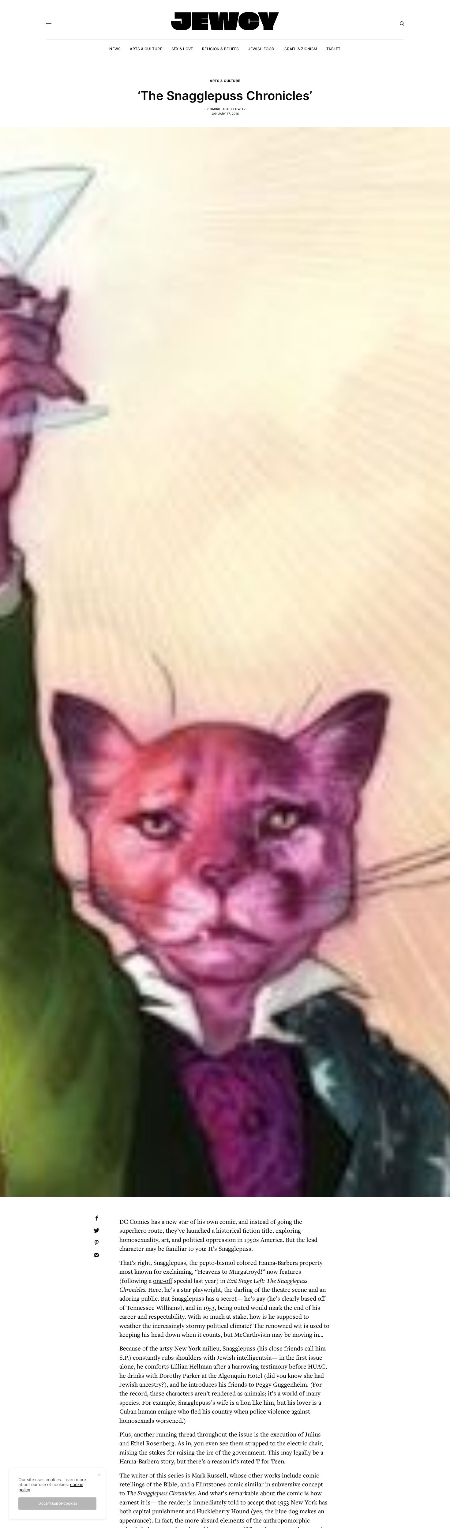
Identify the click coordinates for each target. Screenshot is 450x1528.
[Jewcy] (225, 21)
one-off (162, 1280)
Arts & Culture (225, 81)
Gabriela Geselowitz (228, 109)
